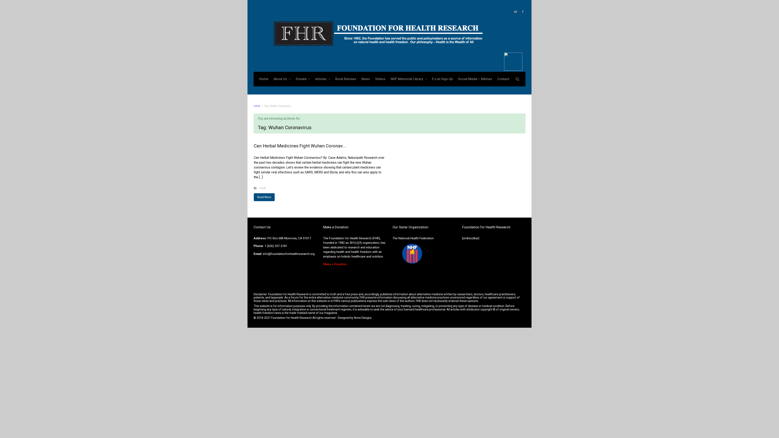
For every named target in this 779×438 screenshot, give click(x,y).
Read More (264, 197)
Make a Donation (335, 264)
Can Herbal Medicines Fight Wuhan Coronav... (300, 145)
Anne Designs (363, 317)
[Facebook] (522, 11)
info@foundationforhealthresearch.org (289, 254)
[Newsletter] (515, 11)
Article (262, 188)
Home (257, 105)
